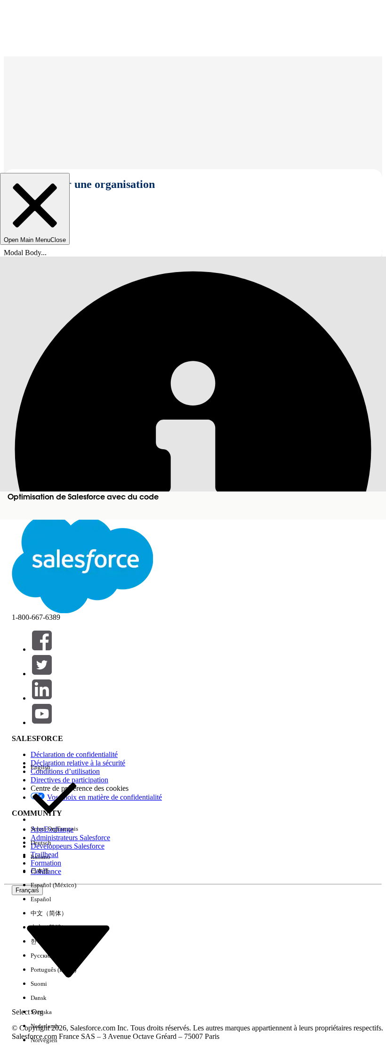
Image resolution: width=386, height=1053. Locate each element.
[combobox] (68, 950)
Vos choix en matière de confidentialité (104, 797)
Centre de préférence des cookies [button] (80, 788)
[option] (54, 767)
